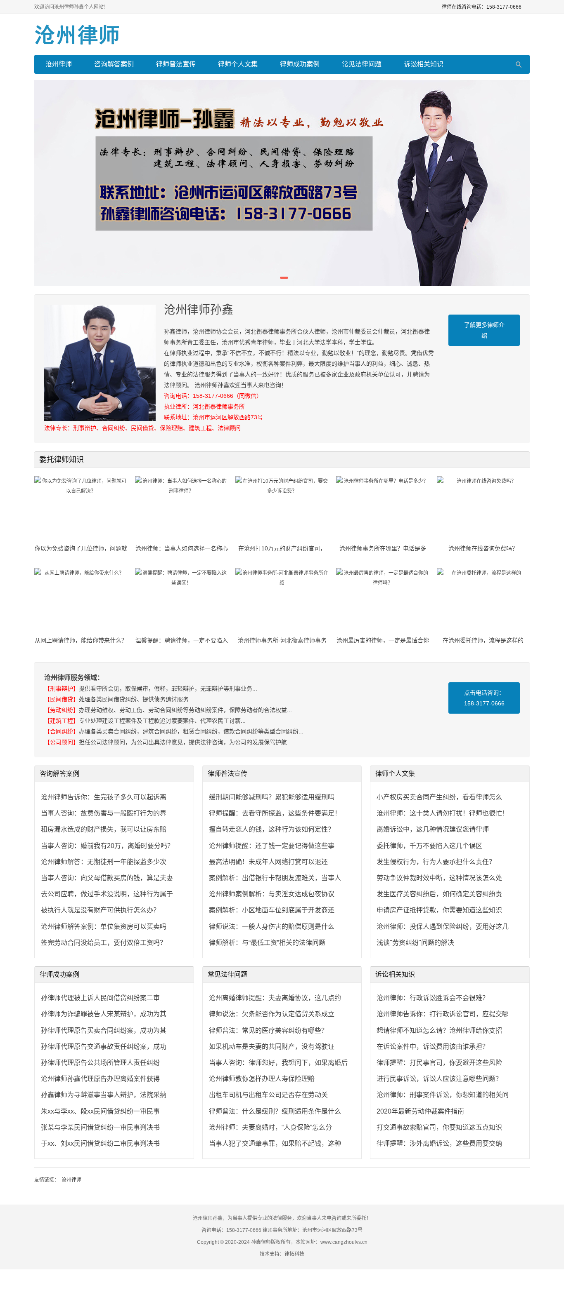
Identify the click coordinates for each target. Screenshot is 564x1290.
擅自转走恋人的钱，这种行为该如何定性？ (271, 829)
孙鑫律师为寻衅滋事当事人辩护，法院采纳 (103, 1094)
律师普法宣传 (176, 64)
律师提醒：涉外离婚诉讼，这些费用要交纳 (439, 1143)
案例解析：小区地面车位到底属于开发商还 (271, 910)
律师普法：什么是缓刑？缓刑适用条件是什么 (275, 1111)
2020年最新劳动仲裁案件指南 (420, 1111)
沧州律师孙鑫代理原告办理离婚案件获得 (100, 1078)
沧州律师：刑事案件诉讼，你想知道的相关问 (443, 1094)
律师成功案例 (300, 64)
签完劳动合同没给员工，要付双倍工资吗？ (103, 942)
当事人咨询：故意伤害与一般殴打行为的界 (103, 813)
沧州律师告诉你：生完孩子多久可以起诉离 (103, 797)
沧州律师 (58, 64)
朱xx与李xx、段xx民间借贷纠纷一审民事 (100, 1111)
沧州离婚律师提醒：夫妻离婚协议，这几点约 (275, 997)
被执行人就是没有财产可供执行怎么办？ (100, 910)
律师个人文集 (238, 64)
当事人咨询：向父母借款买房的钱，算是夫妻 (107, 877)
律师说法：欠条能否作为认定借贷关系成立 (271, 1013)
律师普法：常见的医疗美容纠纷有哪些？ (268, 1030)
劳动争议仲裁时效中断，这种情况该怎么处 (439, 877)
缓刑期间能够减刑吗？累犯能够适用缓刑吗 (271, 797)
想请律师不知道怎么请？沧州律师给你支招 (439, 1030)
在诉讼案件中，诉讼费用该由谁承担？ (433, 1046)
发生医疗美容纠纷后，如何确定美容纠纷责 (439, 894)
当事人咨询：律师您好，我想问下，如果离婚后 (278, 1062)
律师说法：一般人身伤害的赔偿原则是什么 (271, 926)
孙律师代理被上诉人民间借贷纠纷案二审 (100, 997)
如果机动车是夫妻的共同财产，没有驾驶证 (271, 1046)
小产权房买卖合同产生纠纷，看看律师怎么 (439, 797)
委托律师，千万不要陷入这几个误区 (429, 845)
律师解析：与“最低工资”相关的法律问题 (267, 942)
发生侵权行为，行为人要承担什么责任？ (436, 861)
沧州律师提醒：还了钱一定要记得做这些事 (271, 845)
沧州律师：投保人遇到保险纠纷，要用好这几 (443, 926)
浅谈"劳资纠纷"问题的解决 (415, 942)
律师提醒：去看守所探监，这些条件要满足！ (275, 813)
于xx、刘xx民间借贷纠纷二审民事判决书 (100, 1143)
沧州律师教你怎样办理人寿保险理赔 (262, 1078)
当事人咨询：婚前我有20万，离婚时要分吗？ (107, 845)
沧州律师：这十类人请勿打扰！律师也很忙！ (443, 813)
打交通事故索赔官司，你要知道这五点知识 (439, 1127)
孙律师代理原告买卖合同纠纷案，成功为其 (103, 1030)
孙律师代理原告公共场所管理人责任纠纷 (100, 1062)
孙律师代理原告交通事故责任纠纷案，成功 (103, 1046)
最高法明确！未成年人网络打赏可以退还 (268, 861)
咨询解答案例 (114, 64)
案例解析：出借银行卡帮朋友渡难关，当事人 (275, 877)
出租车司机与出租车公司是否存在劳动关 (268, 1094)
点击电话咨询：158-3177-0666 (484, 698)
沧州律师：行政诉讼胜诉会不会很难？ (433, 997)
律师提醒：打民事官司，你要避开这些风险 (439, 1062)
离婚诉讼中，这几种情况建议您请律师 (433, 829)
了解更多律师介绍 (484, 330)
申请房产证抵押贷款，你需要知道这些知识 (439, 910)
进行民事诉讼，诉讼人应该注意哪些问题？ (439, 1078)
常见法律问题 (362, 64)
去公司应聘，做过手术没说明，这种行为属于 (107, 894)
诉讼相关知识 (423, 64)
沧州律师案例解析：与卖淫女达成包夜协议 (271, 894)
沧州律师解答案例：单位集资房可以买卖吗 (103, 926)
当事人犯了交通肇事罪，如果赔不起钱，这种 (275, 1143)
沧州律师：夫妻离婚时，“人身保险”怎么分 (270, 1127)
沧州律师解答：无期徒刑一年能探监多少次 (103, 861)
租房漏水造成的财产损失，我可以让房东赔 (103, 829)
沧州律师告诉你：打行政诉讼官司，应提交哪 (443, 1013)
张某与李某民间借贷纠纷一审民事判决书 (100, 1127)
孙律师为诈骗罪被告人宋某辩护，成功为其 (103, 1013)
